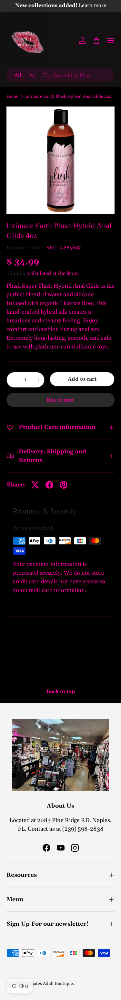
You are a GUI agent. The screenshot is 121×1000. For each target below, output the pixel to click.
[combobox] (60, 75)
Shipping (16, 273)
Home (12, 97)
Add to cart (82, 379)
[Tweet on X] (35, 485)
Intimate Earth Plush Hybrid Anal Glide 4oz (68, 97)
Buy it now (60, 400)
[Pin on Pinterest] (63, 485)
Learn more (92, 5)
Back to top (60, 691)
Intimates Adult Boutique (48, 983)
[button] (96, 40)
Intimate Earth (22, 248)
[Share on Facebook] (49, 485)
